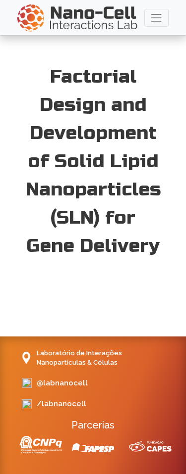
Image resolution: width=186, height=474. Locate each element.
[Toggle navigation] (156, 17)
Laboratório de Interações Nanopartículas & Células (79, 358)
